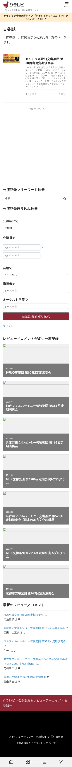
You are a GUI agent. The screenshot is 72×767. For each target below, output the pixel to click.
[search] (64, 198)
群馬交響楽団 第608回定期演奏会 (24, 614)
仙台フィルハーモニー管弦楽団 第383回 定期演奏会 (35, 641)
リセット (8, 326)
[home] (11, 762)
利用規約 (41, 736)
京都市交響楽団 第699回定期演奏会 (25, 677)
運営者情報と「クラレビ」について (36, 743)
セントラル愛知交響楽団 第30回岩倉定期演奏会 (44, 61)
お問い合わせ (55, 736)
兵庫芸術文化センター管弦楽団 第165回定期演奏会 (34, 628)
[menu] (66, 4)
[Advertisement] (36, 146)
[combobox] (36, 274)
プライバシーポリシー (21, 736)
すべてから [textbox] (11, 274)
